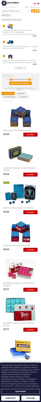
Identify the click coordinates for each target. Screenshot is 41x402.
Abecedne (24, 97)
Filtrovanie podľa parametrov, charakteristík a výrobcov (19, 88)
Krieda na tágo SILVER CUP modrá (20, 46)
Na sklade (8, 76)
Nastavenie (20, 391)
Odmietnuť (10, 398)
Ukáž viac (19, 68)
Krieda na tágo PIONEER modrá (19, 61)
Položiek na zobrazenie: (20, 83)
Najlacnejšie (8, 93)
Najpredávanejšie (9, 97)
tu (38, 386)
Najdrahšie (20, 93)
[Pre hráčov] (10, 2)
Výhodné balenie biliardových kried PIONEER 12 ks (17, 31)
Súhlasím (30, 398)
